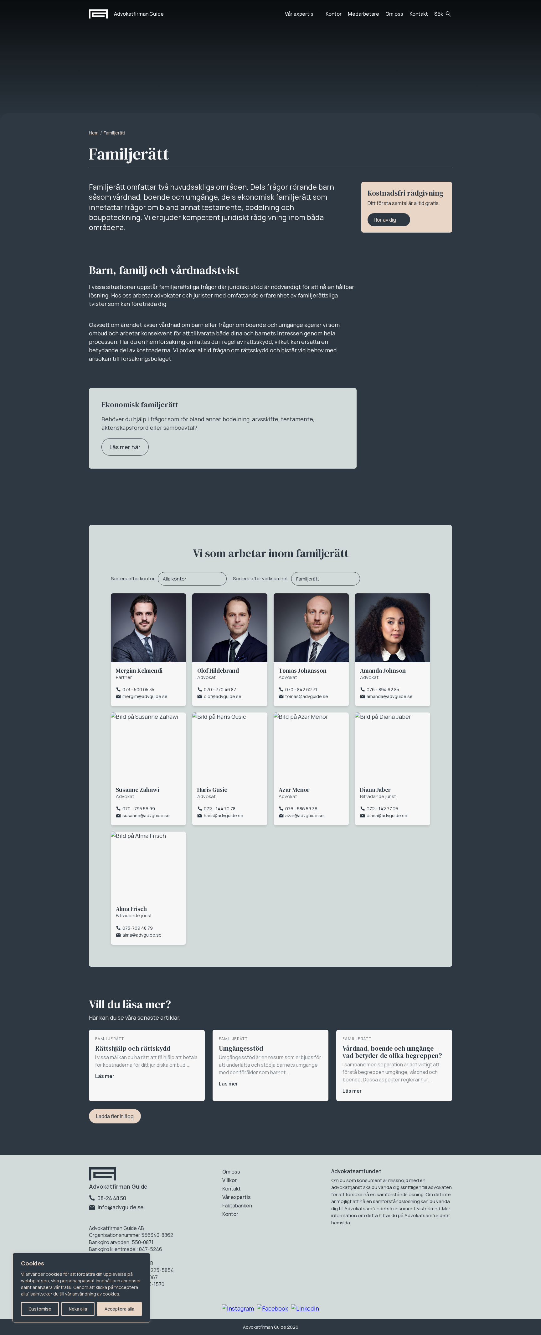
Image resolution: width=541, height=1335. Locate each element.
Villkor (229, 1180)
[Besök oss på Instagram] (238, 1308)
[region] (81, 1287)
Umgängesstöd (241, 1048)
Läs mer (104, 1076)
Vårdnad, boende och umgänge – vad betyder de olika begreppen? (392, 1052)
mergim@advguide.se (144, 696)
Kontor (334, 13)
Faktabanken (237, 1205)
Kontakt (419, 13)
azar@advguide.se (304, 815)
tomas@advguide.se (306, 696)
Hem (94, 133)
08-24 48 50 (111, 1198)
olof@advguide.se (222, 696)
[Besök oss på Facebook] (272, 1308)
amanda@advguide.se (390, 696)
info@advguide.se (120, 1207)
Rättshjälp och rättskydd (132, 1048)
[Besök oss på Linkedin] (305, 1308)
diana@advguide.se (387, 815)
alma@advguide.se (142, 935)
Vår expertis (299, 13)
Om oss (394, 13)
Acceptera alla (119, 1309)
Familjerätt (307, 579)
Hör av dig (385, 219)
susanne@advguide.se (146, 815)
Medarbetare (363, 13)
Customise (39, 1309)
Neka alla (78, 1309)
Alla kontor (174, 579)
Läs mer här (125, 447)
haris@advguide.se (223, 815)
